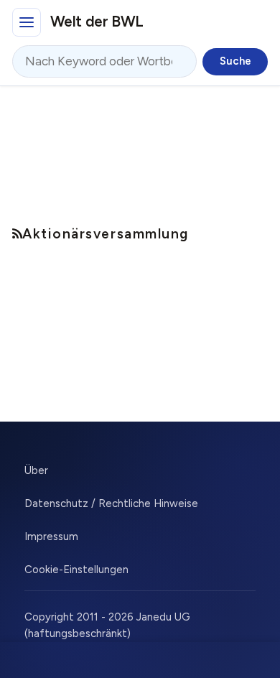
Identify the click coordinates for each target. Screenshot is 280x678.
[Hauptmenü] (26, 22)
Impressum (51, 536)
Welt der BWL (97, 21)
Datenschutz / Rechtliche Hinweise (111, 503)
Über (36, 470)
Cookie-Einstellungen (76, 569)
